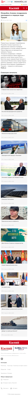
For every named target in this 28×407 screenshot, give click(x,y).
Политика (3, 365)
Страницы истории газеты (20, 365)
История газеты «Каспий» (10, 383)
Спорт (9, 369)
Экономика (4, 373)
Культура (10, 365)
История (9, 373)
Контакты (5, 388)
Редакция (5, 379)
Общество (3, 369)
